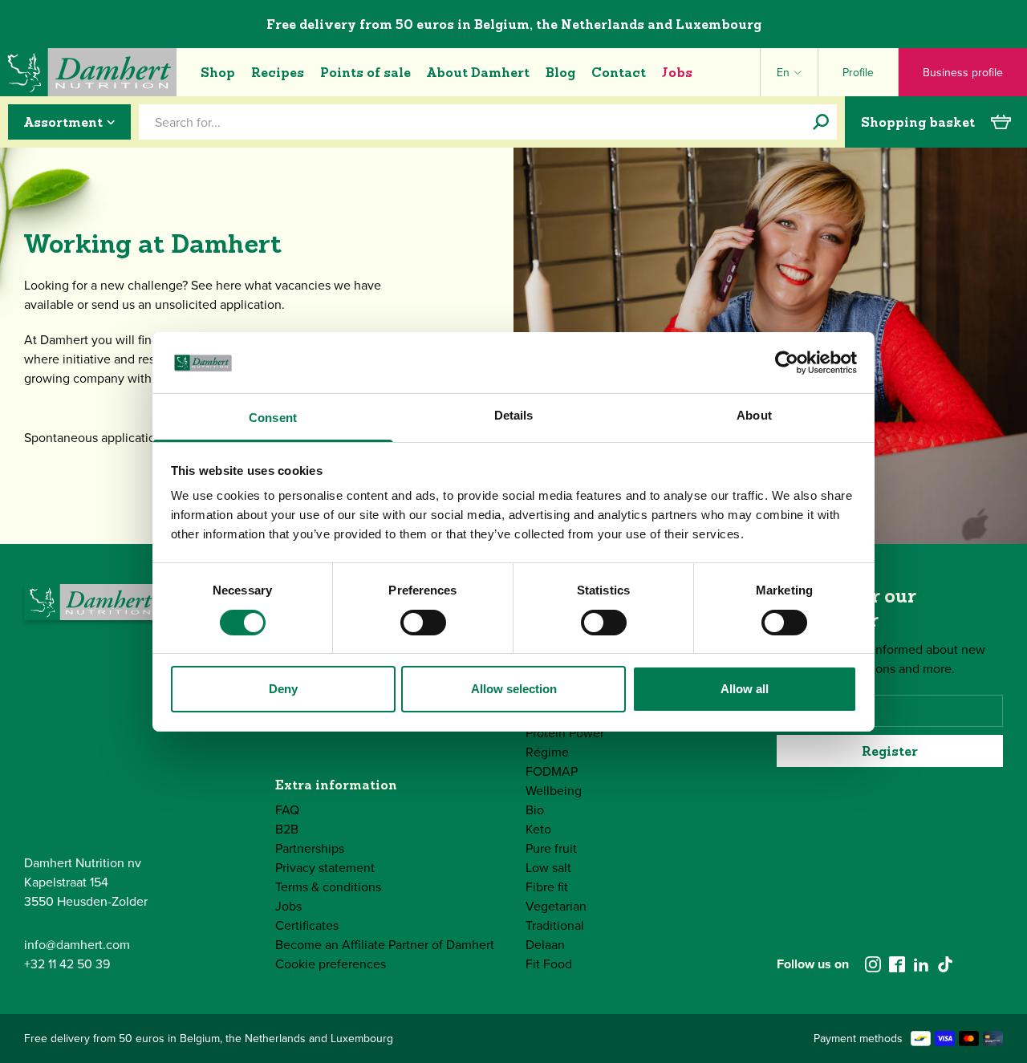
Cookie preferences (330, 964)
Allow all (745, 689)
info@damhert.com (77, 944)
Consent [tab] (273, 417)
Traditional (555, 925)
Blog (560, 72)
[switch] (423, 622)
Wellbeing (554, 790)
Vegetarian (556, 906)
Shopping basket (918, 122)
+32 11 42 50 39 (67, 964)
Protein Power (565, 733)
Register (890, 751)
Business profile (963, 72)
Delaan (545, 944)
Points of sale (365, 72)
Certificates (307, 925)
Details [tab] (514, 415)
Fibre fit (547, 887)
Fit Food (549, 964)
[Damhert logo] (88, 72)
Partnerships (309, 848)
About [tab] (754, 415)
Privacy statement (325, 867)
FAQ (287, 810)
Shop (218, 72)
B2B (286, 829)
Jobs (677, 72)
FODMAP (552, 771)
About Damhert (478, 72)
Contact (618, 72)
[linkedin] (921, 964)
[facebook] (897, 964)
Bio (535, 810)
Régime (547, 752)
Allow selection (514, 689)
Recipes (277, 72)
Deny (283, 689)
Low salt (548, 867)
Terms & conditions (328, 887)
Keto (538, 829)
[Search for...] (821, 122)
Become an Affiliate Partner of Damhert (384, 944)
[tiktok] (945, 964)
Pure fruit (551, 848)
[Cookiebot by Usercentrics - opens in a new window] (786, 363)
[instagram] (873, 964)
